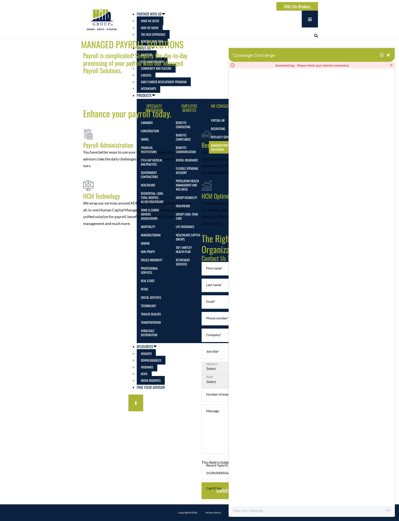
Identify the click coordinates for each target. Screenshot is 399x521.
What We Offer (150, 21)
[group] (312, 287)
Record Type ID (217, 465)
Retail (144, 289)
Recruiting (218, 128)
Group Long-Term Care (187, 216)
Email (210, 301)
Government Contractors (149, 174)
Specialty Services (223, 137)
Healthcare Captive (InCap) (188, 237)
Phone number (217, 318)
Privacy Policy (213, 512)
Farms (145, 139)
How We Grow (150, 27)
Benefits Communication (186, 149)
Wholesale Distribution (149, 332)
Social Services (151, 297)
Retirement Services (183, 262)
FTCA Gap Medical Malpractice (152, 162)
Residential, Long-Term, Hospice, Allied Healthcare (152, 197)
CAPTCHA (214, 488)
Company (213, 335)
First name (214, 268)
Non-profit (148, 251)
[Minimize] (388, 55)
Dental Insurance (187, 160)
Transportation (151, 322)
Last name (214, 285)
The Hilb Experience (153, 34)
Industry (212, 364)
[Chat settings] (382, 55)
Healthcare (148, 185)
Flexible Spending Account (187, 170)
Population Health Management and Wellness (187, 185)
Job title (212, 351)
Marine (145, 243)
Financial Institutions (149, 149)
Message (212, 411)
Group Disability (186, 197)
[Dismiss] (391, 65)
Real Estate (148, 280)
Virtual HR (218, 120)
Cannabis (147, 122)
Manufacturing (151, 235)
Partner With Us (149, 14)
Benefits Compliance (183, 137)
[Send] (388, 510)
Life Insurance (185, 226)
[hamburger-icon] (310, 19)
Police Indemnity (151, 260)
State (210, 377)
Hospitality (148, 226)
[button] (316, 36)
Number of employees (222, 394)
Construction (150, 131)
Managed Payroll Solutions (222, 147)
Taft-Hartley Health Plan (184, 249)
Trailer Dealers (151, 314)
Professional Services (149, 270)
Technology (148, 305)
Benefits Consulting (183, 124)
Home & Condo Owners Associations (150, 214)
